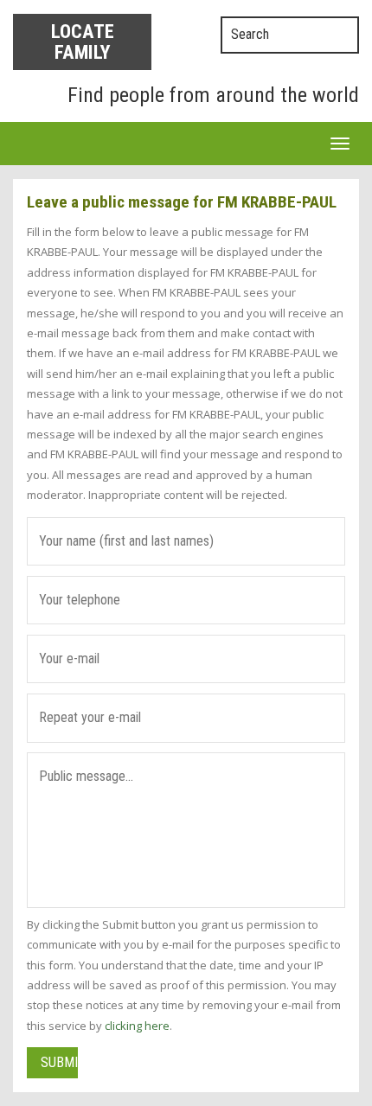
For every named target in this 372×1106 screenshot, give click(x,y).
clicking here (137, 1025)
